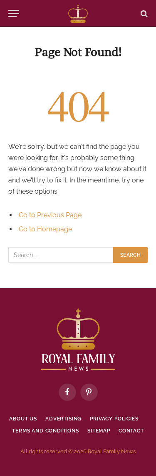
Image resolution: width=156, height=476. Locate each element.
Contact (131, 431)
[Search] (143, 13)
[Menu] (13, 13)
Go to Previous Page (50, 215)
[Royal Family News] (78, 13)
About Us (23, 419)
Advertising (63, 419)
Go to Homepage (45, 229)
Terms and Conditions (45, 431)
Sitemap (98, 431)
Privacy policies (114, 419)
